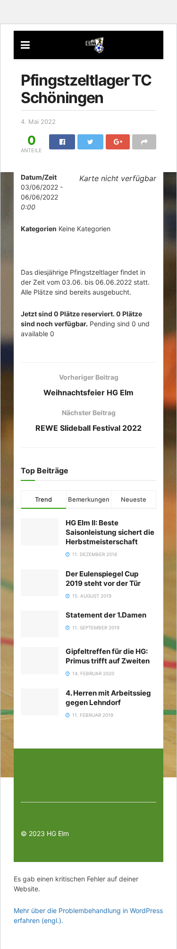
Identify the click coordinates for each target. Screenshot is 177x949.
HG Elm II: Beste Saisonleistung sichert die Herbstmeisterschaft (110, 532)
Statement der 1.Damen (106, 614)
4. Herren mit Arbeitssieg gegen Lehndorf (108, 697)
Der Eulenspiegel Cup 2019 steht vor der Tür (103, 578)
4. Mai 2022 (38, 121)
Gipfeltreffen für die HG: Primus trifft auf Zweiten (108, 656)
